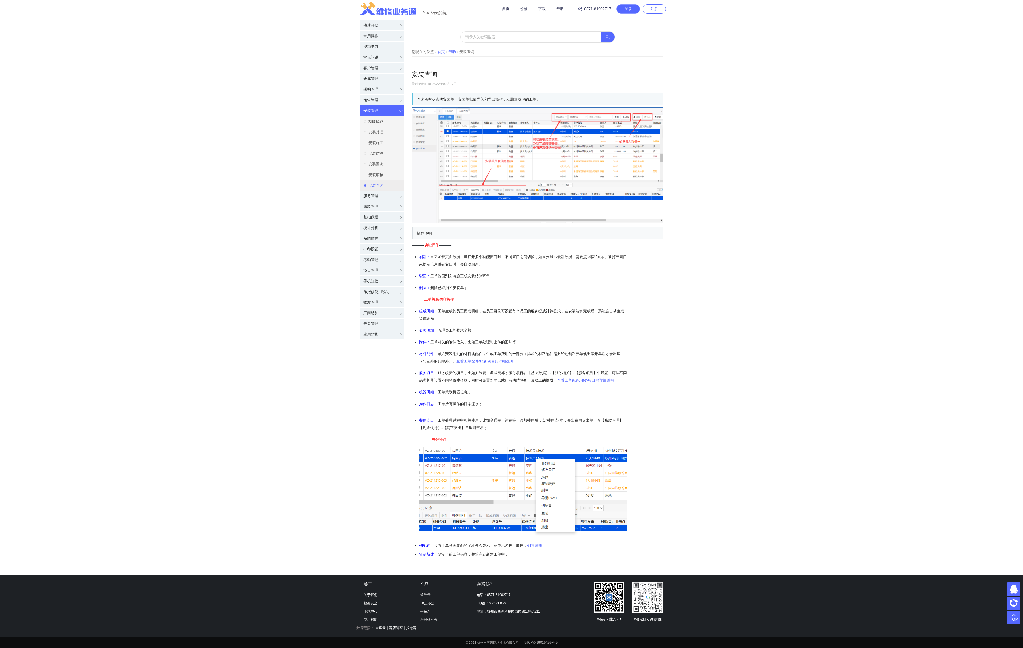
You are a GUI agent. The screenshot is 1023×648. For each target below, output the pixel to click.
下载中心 (370, 611)
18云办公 (427, 603)
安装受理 (375, 132)
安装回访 (375, 164)
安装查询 (375, 185)
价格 (523, 9)
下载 (542, 9)
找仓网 (411, 628)
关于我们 (370, 595)
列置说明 (534, 545)
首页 (505, 9)
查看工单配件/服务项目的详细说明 (484, 361)
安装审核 (375, 175)
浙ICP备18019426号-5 (540, 643)
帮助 (560, 9)
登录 (628, 9)
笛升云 (425, 595)
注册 (654, 9)
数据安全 (370, 603)
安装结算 (375, 153)
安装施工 (375, 143)
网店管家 (396, 628)
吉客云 (380, 628)
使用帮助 (370, 620)
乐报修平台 (428, 620)
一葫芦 (425, 611)
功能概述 (375, 121)
